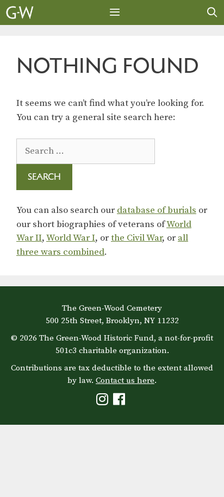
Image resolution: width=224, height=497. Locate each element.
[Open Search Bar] (212, 12)
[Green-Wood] (19, 12)
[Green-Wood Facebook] (120, 402)
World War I (70, 238)
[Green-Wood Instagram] (103, 402)
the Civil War (136, 238)
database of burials (156, 210)
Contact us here (125, 380)
